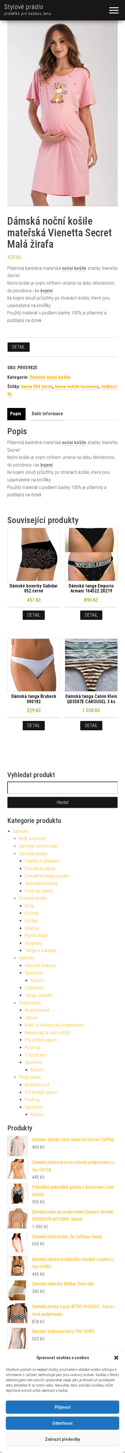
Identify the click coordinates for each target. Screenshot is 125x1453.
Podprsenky (30, 1003)
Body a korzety (32, 838)
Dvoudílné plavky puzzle (47, 876)
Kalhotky (27, 958)
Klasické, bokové (40, 965)
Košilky (31, 920)
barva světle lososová (77, 386)
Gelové (31, 1018)
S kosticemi (36, 1055)
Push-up (32, 1047)
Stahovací (34, 988)
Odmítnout (62, 1423)
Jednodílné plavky (41, 883)
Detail (18, 347)
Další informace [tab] (47, 413)
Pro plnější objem (41, 1040)
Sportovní (33, 973)
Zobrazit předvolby (62, 1439)
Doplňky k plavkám (42, 861)
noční (67, 268)
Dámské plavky (33, 853)
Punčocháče (36, 935)
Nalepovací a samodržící (47, 1032)
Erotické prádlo (33, 898)
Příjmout (63, 1407)
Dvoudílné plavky (40, 868)
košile (80, 268)
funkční (37, 980)
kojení (46, 290)
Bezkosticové (37, 1010)
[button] (116, 1358)
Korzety (32, 913)
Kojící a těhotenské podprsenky (54, 1025)
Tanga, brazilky (38, 995)
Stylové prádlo (23, 6)
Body (29, 906)
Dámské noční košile (50, 377)
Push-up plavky (39, 891)
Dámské (20, 831)
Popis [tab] (15, 413)
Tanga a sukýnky (40, 950)
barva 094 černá (37, 386)
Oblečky (32, 928)
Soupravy (33, 943)
